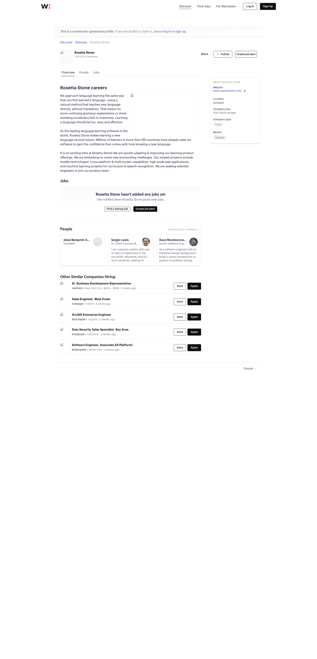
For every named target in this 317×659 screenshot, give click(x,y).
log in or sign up (174, 31)
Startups (81, 42)
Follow (224, 54)
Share (204, 54)
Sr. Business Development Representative (101, 283)
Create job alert (246, 54)
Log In (250, 6)
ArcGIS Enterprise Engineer (91, 314)
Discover (185, 6)
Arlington (218, 102)
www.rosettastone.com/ (227, 91)
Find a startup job (117, 209)
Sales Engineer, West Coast (91, 299)
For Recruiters (226, 6)
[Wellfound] (45, 6)
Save (180, 286)
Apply (194, 286)
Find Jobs (203, 6)
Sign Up (268, 6)
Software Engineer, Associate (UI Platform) (102, 345)
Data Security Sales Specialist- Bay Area (100, 329)
